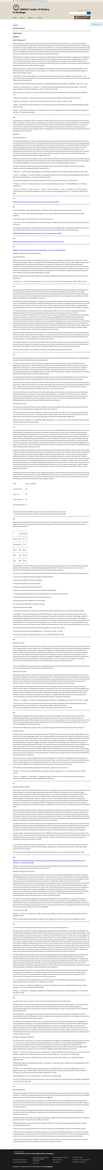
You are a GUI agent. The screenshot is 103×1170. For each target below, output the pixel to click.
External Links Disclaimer (20, 1162)
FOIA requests (56, 1162)
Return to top (96, 24)
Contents (15, 25)
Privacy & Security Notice (19, 1159)
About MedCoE (17, 1157)
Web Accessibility (57, 1159)
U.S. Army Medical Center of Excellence (42, 1153)
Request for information (79, 1162)
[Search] (89, 13)
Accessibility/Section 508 (59, 1157)
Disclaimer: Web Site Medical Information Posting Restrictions (40, 1158)
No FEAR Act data (77, 1157)
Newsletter (87, 10)
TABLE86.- (38, 242)
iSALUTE (35, 1163)
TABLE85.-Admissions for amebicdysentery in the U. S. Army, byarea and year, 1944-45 (37, 233)
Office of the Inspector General (81, 1159)
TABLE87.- (39, 250)
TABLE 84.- (36, 202)
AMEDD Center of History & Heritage (31, 11)
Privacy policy (80, 10)
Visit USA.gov (49, 1166)
